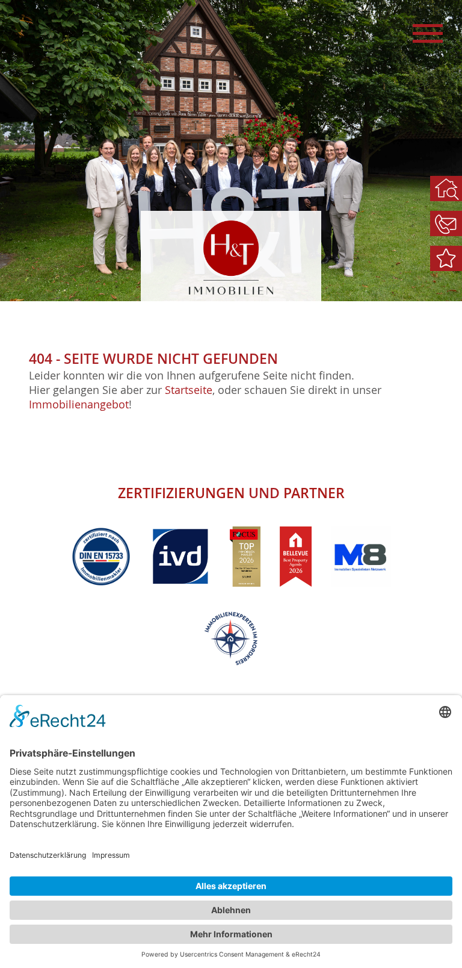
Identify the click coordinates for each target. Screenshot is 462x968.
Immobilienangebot (79, 404)
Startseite (188, 390)
